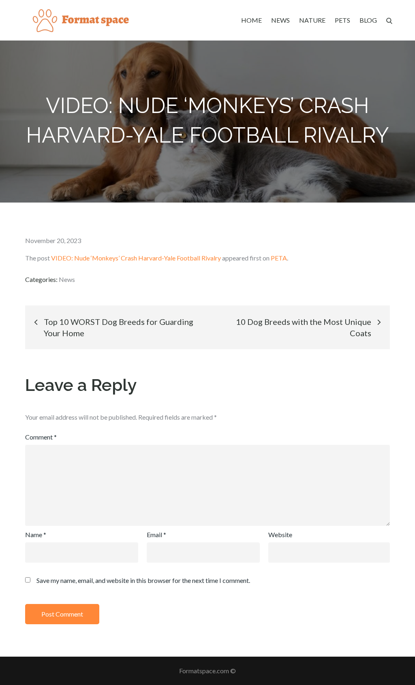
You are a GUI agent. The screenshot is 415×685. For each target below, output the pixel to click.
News (280, 20)
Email (156, 534)
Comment (41, 437)
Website (280, 534)
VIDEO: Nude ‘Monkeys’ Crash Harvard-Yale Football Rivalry (136, 258)
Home (251, 20)
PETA (279, 258)
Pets (342, 20)
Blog (368, 20)
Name (35, 534)
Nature (312, 20)
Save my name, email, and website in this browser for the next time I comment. (143, 580)
